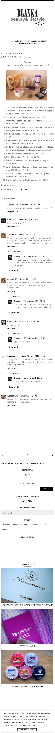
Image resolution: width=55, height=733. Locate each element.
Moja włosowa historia (36, 41)
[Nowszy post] (2, 455)
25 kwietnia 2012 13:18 (25, 279)
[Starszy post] (53, 455)
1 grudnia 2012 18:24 (29, 396)
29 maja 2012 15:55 (36, 356)
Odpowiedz (12, 212)
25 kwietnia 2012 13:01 (28, 220)
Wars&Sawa (12, 396)
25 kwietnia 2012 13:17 (25, 234)
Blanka (10, 220)
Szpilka (10, 234)
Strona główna (15, 41)
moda (46, 525)
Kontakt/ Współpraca (27, 43)
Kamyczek (12, 321)
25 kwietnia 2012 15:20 (34, 301)
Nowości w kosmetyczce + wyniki (27, 687)
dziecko (6, 525)
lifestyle (25, 525)
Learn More (23, 729)
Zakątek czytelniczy (16, 356)
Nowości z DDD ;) (27, 646)
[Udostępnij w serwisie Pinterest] (26, 190)
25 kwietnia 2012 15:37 (28, 321)
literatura (36, 525)
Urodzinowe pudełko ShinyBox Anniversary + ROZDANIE (27, 605)
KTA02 (15, 525)
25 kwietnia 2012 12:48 (29, 205)
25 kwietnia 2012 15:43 (34, 338)
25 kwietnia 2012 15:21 (34, 256)
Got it (33, 729)
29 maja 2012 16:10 (33, 378)
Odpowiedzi (15, 252)
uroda (28, 57)
